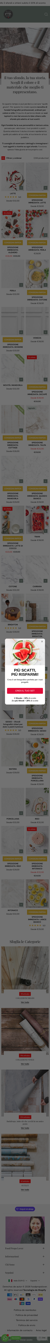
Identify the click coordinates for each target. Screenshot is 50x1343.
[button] (42, 642)
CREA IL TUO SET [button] (25, 690)
